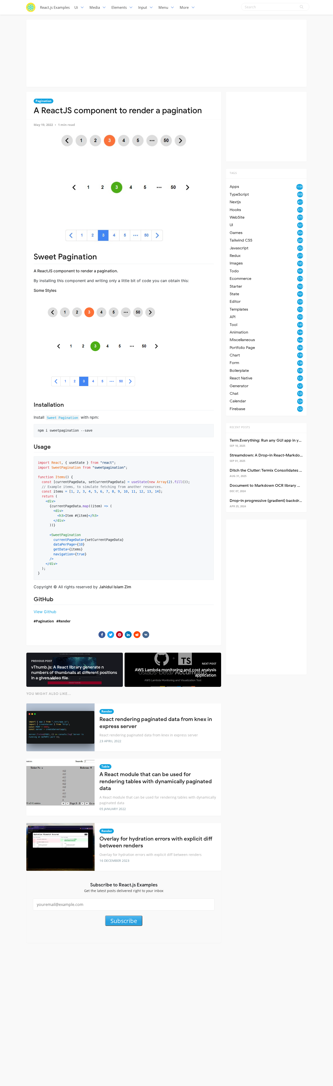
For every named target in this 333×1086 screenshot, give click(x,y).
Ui (76, 7)
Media (94, 7)
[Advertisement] (166, 52)
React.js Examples (55, 7)
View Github (45, 611)
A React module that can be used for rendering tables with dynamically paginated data (155, 781)
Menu (163, 7)
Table (105, 766)
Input (142, 7)
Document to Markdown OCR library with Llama (273, 485)
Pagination (43, 101)
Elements (119, 7)
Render (64, 621)
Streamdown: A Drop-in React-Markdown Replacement (280, 455)
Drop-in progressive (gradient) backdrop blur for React (280, 500)
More (184, 7)
